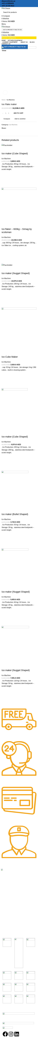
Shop (3, 900)
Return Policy (6, 908)
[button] (4, 696)
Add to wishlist (4, 691)
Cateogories (7, 917)
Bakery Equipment (8, 925)
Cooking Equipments (9, 921)
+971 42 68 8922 (8, 6)
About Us (4, 904)
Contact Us (5, 911)
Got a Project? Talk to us (12, 29)
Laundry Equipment (8, 933)
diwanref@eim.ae (8, 1)
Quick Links (6, 896)
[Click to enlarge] (5, 92)
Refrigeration (6, 929)
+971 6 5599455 (8, 3)
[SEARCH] (33, 12)
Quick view (4, 701)
